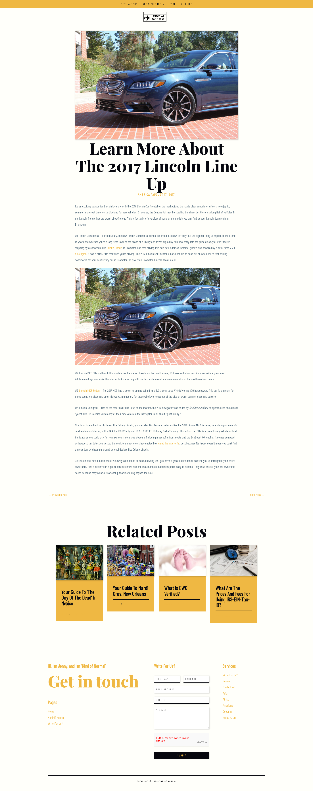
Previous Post (58, 495)
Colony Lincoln (114, 248)
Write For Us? (55, 723)
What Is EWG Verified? (175, 590)
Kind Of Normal (56, 717)
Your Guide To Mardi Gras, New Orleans (130, 590)
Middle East (229, 687)
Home (51, 711)
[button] (162, 4)
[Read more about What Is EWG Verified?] (182, 560)
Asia (225, 693)
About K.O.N (229, 718)
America (144, 194)
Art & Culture (152, 4)
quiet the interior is (168, 443)
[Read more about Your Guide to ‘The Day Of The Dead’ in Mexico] (79, 562)
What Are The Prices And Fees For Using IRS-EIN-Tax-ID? (233, 596)
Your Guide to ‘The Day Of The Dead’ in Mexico (79, 597)
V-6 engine (80, 254)
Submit (181, 755)
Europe (226, 681)
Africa (226, 699)
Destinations (129, 4)
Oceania (227, 711)
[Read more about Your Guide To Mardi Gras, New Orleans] (130, 560)
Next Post (257, 495)
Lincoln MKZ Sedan (89, 390)
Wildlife (186, 4)
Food (173, 4)
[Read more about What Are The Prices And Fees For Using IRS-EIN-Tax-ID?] (233, 560)
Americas (228, 705)
